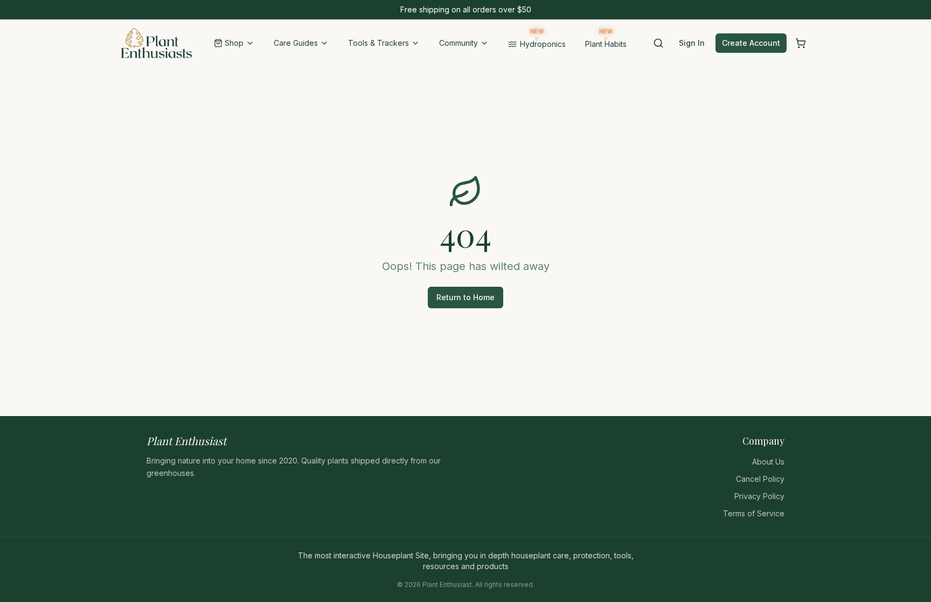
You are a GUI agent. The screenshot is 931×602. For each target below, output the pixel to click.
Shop (234, 42)
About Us (768, 461)
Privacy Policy (759, 496)
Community (458, 42)
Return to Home (465, 297)
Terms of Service (753, 513)
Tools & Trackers (378, 42)
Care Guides (296, 42)
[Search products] (658, 43)
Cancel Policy (760, 478)
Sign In (692, 42)
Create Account (751, 42)
